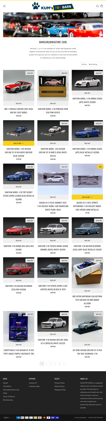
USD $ (6, 418)
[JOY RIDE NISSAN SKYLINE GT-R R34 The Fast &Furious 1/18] (87, 326)
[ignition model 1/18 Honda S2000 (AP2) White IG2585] (87, 80)
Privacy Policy (60, 383)
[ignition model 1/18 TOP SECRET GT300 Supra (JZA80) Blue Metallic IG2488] (18, 174)
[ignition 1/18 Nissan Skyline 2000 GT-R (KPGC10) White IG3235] (53, 321)
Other (5, 393)
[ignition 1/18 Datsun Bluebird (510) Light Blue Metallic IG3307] (87, 227)
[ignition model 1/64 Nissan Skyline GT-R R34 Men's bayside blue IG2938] (18, 130)
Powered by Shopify (80, 417)
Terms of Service (9, 396)
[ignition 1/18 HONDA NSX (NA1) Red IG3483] (18, 227)
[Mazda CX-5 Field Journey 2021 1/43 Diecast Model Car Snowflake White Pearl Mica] (53, 179)
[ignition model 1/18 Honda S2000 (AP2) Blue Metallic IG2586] (87, 130)
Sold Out (19, 103)
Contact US (33, 383)
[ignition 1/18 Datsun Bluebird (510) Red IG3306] (18, 267)
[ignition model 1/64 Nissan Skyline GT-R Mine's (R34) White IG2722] (53, 130)
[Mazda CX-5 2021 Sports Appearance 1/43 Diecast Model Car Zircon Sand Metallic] (87, 179)
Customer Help (34, 386)
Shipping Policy (60, 390)
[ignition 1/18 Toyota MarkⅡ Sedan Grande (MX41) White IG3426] (53, 227)
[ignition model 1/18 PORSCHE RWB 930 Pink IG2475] (53, 85)
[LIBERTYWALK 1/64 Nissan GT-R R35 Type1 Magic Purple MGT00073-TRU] (18, 326)
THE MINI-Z (7, 386)
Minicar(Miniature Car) (11, 390)
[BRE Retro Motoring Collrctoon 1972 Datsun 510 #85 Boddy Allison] (87, 272)
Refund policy (8, 400)
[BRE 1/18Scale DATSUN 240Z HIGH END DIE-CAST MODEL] (18, 85)
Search (5, 383)
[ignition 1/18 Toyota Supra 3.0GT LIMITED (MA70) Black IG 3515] (53, 267)
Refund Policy (59, 386)
